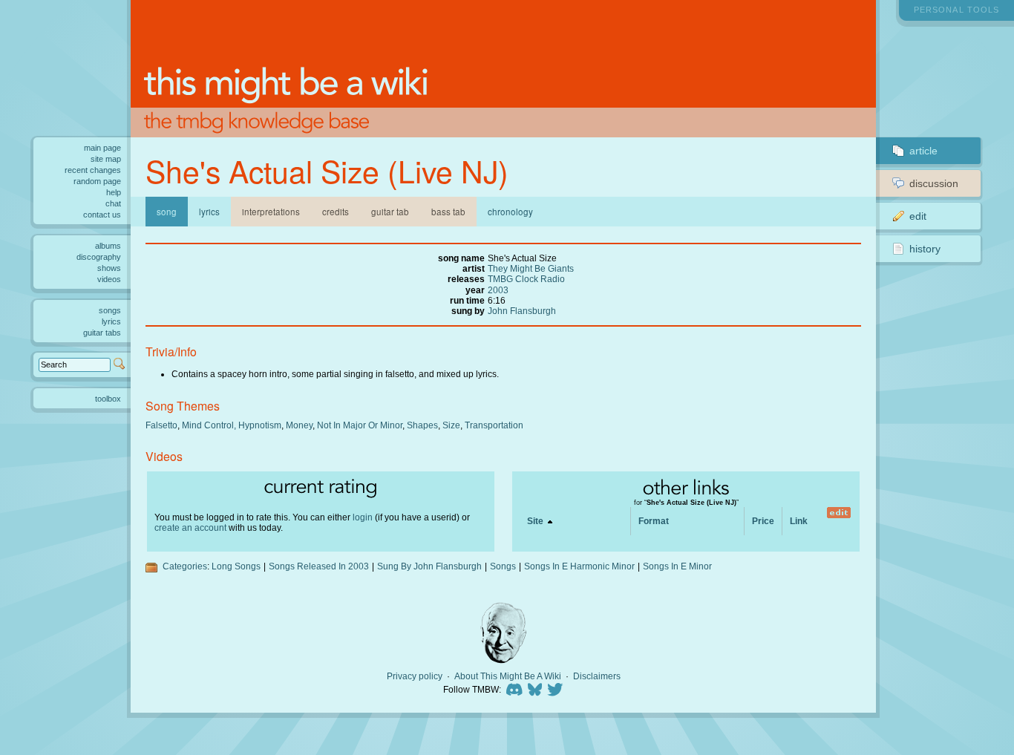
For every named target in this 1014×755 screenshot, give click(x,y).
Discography (98, 256)
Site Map (106, 158)
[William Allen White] (503, 633)
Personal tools (956, 9)
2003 (498, 290)
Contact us (102, 214)
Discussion (933, 183)
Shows (109, 268)
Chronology (510, 212)
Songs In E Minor (677, 566)
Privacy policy (414, 676)
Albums (108, 245)
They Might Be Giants (531, 268)
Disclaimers (597, 676)
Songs (503, 566)
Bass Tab (448, 212)
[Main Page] (503, 68)
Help (113, 192)
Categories (185, 566)
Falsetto (161, 425)
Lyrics (209, 212)
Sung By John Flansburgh (429, 566)
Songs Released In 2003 (319, 566)
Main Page (102, 147)
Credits (335, 212)
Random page (97, 181)
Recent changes (93, 170)
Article (923, 151)
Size (451, 425)
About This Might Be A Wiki (507, 676)
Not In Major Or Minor (359, 425)
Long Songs (236, 566)
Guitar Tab (390, 212)
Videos (109, 279)
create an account (190, 527)
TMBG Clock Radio (526, 279)
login (363, 517)
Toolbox (108, 398)
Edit (917, 216)
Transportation (494, 425)
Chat (113, 203)
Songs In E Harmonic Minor (579, 566)
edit (838, 512)
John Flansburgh (522, 311)
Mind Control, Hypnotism (231, 425)
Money (299, 425)
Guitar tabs (102, 332)
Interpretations (271, 212)
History (925, 249)
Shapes (422, 425)
